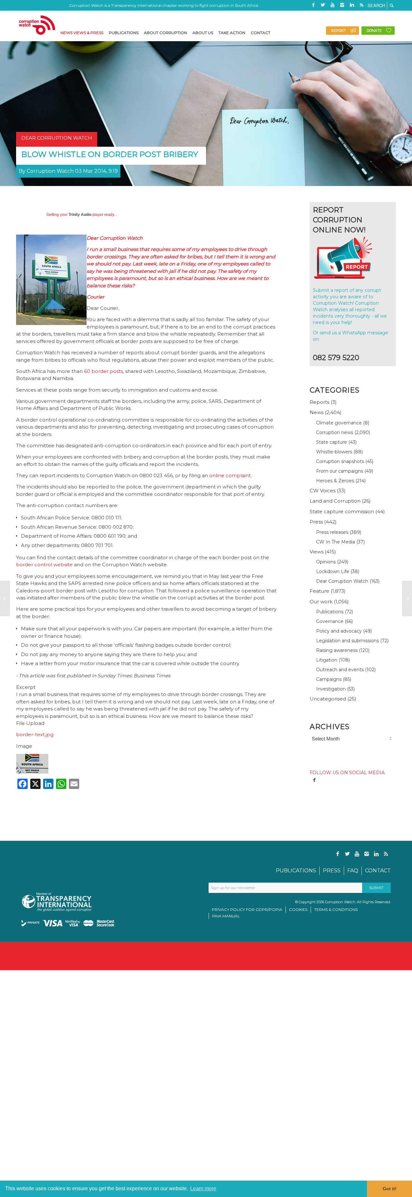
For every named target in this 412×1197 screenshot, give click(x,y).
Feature (319, 591)
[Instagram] (342, 5)
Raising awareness (337, 650)
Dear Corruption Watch (342, 581)
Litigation (326, 660)
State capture (331, 442)
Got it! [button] (390, 1188)
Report (338, 30)
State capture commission (342, 511)
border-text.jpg (34, 734)
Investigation (331, 689)
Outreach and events (340, 670)
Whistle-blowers (334, 452)
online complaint (230, 475)
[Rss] (361, 5)
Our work (321, 601)
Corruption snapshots (340, 461)
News (316, 412)
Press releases (332, 532)
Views (316, 552)
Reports (319, 402)
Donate (374, 30)
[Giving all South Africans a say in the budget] (5, 598)
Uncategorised (328, 699)
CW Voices (322, 490)
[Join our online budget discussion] (407, 598)
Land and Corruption (335, 501)
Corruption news (334, 432)
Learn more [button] (203, 1188)
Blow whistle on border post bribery (109, 154)
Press (316, 522)
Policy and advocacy (339, 631)
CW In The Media (335, 542)
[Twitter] (323, 5)
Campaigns (329, 679)
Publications (329, 612)
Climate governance (339, 423)
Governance (329, 621)
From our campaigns (339, 471)
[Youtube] (332, 5)
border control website (44, 564)
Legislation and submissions (347, 641)
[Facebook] (313, 5)
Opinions (326, 562)
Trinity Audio (80, 214)
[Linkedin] (352, 5)
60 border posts (103, 371)
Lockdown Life (332, 571)
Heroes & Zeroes (335, 481)
